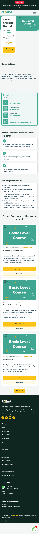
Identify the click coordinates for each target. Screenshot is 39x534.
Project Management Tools (13, 250)
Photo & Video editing (12, 305)
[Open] (34, 12)
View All (18, 390)
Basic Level (9, 31)
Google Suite (8, 359)
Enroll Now (8, 50)
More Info (19, 274)
